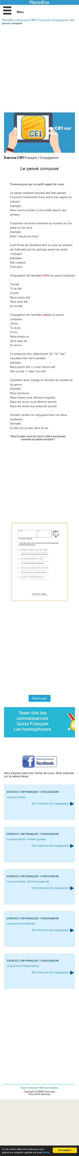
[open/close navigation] (7, 10)
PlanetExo (8, 20)
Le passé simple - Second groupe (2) (28, 881)
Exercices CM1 (26, 20)
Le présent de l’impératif (21, 923)
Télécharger (39, 698)
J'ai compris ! (65, 1150)
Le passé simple (16, 797)
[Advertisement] (39, 67)
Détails (46, 1152)
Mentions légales (49, 1087)
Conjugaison (60, 20)
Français (43, 20)
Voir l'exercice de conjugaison (50, 803)
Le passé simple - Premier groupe (26, 839)
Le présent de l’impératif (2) (23, 965)
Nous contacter (29, 1087)
